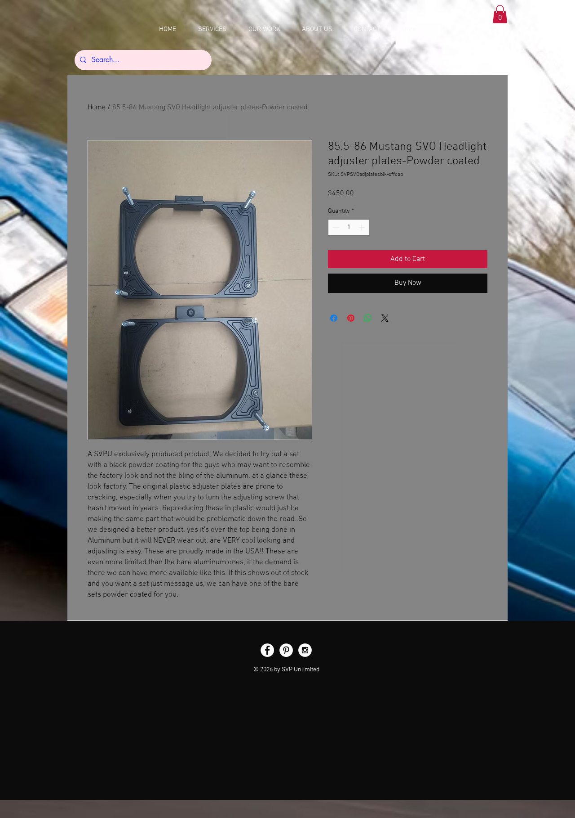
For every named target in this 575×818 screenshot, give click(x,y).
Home (97, 107)
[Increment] (362, 227)
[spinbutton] (349, 227)
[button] (500, 14)
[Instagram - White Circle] (305, 650)
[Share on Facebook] (333, 318)
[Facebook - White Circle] (267, 650)
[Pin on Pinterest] (350, 318)
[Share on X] (385, 318)
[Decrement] (335, 227)
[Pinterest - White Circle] (286, 650)
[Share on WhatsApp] (368, 318)
